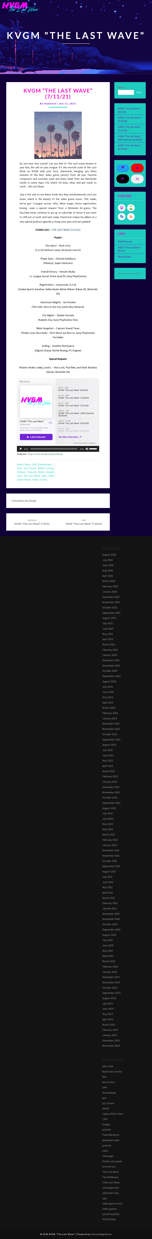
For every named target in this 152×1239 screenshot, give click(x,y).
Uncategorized (110, 1187)
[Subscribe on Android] (131, 207)
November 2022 (111, 792)
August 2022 (109, 808)
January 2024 (109, 718)
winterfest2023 (110, 1214)
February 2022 (110, 839)
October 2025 (109, 607)
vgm (44, 475)
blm (104, 1076)
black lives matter (112, 1071)
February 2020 (110, 966)
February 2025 (110, 649)
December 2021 (110, 850)
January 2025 (109, 655)
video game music (112, 1203)
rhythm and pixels (112, 1161)
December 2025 (110, 597)
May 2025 (107, 634)
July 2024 (107, 686)
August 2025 (109, 618)
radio (41, 472)
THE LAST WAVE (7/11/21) (66, 229)
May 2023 (107, 760)
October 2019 (109, 987)
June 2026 (108, 565)
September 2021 (111, 866)
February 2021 (110, 903)
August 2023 (109, 744)
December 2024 (110, 660)
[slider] (93, 448)
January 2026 (109, 591)
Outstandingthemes (101, 1234)
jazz (19, 468)
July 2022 (107, 813)
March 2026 (108, 581)
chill (34, 464)
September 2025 (111, 612)
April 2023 (107, 766)
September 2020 (111, 929)
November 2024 (111, 665)
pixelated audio (110, 1140)
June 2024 (108, 692)
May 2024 (107, 697)
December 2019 (110, 977)
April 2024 (107, 702)
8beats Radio (124, 256)
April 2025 (107, 639)
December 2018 (110, 1040)
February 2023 (110, 776)
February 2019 (110, 1030)
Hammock (50, 103)
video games (39, 479)
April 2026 (107, 576)
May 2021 (107, 887)
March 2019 (108, 1024)
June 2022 (108, 818)
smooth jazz (109, 1166)
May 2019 (107, 1014)
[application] (58, 449)
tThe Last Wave (111, 1182)
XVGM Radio (109, 1219)
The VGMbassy (110, 1177)
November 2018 (111, 1045)
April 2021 (107, 892)
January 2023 (109, 781)
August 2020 (109, 935)
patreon (21, 472)
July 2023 (107, 750)
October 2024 (109, 670)
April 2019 (107, 1019)
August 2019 (109, 998)
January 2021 (109, 908)
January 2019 (109, 1035)
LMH (104, 1119)
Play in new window (38, 454)
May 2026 (107, 570)
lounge (50, 468)
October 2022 (109, 797)
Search (121, 87)
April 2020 (107, 956)
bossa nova (23, 464)
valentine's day (110, 1193)
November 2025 (111, 602)
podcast (31, 472)
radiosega (107, 1156)
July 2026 (107, 560)
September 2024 (111, 676)
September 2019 (111, 993)
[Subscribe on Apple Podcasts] (122, 207)
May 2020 (107, 950)
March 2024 (108, 707)
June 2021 (108, 882)
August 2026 (109, 554)
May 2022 (107, 824)
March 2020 (108, 961)
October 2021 (109, 861)
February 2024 (110, 713)
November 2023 (111, 729)
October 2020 (109, 924)
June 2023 (108, 755)
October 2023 (109, 734)
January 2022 (109, 845)
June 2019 (108, 1008)
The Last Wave (31, 475)
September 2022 (111, 803)
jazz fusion (29, 468)
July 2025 (107, 623)
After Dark (107, 1066)
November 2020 (111, 919)
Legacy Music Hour (112, 1113)
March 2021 (108, 898)
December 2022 (110, 787)
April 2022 (107, 829)
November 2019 (111, 982)
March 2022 (108, 834)
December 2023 (110, 723)
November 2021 (111, 855)
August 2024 (109, 681)
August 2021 (109, 871)
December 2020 (110, 913)
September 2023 (111, 739)
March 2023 (108, 771)
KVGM (41, 468)
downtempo (44, 464)
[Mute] (87, 448)
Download (56, 454)
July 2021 (107, 876)
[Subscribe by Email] (122, 216)
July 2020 (107, 940)
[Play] (20, 448)
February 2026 (110, 586)
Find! (138, 92)
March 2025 (108, 644)
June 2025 (108, 628)
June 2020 (108, 945)
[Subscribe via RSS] (131, 216)
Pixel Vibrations (110, 1135)
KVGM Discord (125, 241)
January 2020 (109, 972)
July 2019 (107, 1003)
